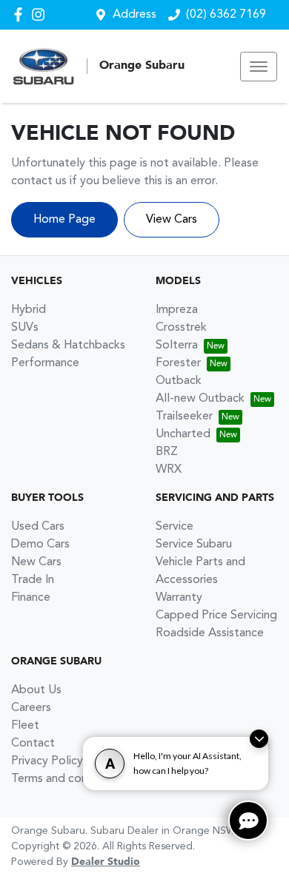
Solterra (177, 345)
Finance (30, 598)
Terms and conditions (67, 779)
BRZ (167, 452)
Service (174, 527)
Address (134, 15)
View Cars (171, 220)
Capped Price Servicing (216, 615)
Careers (31, 708)
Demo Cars (40, 544)
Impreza (177, 310)
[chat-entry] (248, 820)
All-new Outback (200, 399)
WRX (169, 470)
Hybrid (28, 310)
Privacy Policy (47, 761)
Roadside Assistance (210, 633)
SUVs (25, 328)
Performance (45, 363)
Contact (33, 743)
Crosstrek (181, 328)
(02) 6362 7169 (226, 15)
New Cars (36, 562)
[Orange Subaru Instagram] (41, 14)
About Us (36, 690)
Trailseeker (184, 416)
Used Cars (37, 527)
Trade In (32, 580)
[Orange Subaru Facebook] (21, 14)
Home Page (64, 220)
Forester (178, 363)
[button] (258, 66)
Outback (179, 381)
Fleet (25, 726)
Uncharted (183, 434)
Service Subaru (194, 544)
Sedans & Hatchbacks (68, 345)
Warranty (179, 598)
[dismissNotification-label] (259, 739)
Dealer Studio (105, 862)
